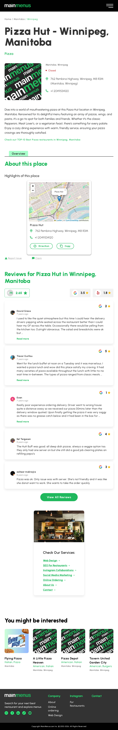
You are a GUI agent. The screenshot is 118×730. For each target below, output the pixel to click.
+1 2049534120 (60, 91)
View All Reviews (59, 497)
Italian (8, 662)
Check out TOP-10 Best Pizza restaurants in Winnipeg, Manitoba (42, 139)
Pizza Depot (69, 658)
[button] (59, 199)
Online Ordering (53, 580)
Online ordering (53, 708)
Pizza (9, 54)
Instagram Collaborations (58, 570)
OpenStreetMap (71, 220)
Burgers (107, 666)
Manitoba (19, 19)
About (52, 702)
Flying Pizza (13, 658)
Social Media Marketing (57, 575)
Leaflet (59, 220)
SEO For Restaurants (55, 565)
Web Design (50, 560)
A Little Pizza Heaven (42, 660)
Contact (48, 589)
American (39, 666)
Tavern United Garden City (100, 660)
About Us (48, 585)
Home (8, 19)
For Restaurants (77, 704)
